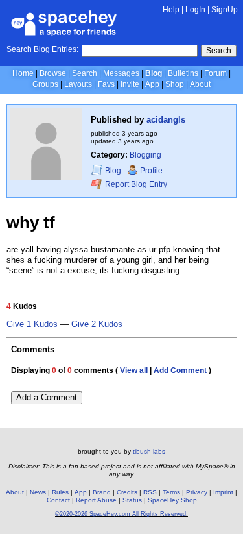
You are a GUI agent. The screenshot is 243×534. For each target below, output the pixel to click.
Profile (151, 170)
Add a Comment (46, 397)
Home (23, 73)
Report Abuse (96, 500)
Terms (171, 492)
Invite (130, 84)
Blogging (145, 155)
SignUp (224, 9)
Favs (106, 84)
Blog (153, 73)
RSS (150, 492)
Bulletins (183, 73)
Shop (174, 84)
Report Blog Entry (135, 184)
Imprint (223, 492)
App (152, 84)
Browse (53, 73)
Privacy (196, 492)
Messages (121, 73)
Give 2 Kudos (96, 324)
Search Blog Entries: (42, 49)
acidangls (165, 120)
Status (132, 500)
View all (134, 370)
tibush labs (149, 451)
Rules (60, 492)
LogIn (195, 9)
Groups (45, 84)
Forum (215, 73)
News (38, 492)
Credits (127, 492)
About (200, 84)
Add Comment (180, 370)
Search (218, 50)
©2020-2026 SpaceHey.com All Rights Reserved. (121, 514)
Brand (102, 492)
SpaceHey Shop (172, 500)
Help (171, 9)
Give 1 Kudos (32, 324)
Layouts (78, 84)
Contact (58, 500)
